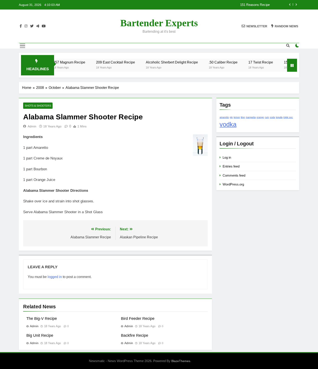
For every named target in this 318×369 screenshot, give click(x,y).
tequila (279, 117)
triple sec (288, 117)
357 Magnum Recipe (64, 62)
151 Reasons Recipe (255, 5)
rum (267, 117)
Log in (227, 157)
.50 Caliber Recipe (217, 62)
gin (231, 117)
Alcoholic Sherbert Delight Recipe (166, 62)
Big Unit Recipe (39, 335)
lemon (237, 117)
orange (260, 117)
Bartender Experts (159, 23)
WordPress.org (233, 184)
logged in (55, 277)
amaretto (224, 117)
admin (32, 126)
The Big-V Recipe (41, 318)
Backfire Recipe (134, 335)
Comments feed (234, 175)
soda (272, 117)
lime (243, 117)
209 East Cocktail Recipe (109, 62)
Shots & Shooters (38, 105)
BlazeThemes (180, 361)
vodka (228, 124)
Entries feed (231, 166)
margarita (251, 117)
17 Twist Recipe (255, 62)
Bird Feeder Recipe (137, 318)
